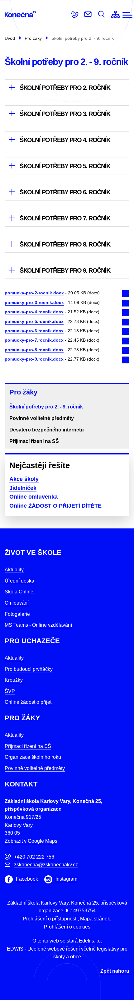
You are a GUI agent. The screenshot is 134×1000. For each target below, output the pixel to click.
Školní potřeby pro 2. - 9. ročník (46, 406)
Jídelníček (22, 488)
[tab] (67, 87)
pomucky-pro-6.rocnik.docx (34, 330)
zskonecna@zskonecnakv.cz (87, 14)
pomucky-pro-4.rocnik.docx (34, 311)
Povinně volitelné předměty (41, 418)
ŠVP (10, 691)
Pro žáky (23, 392)
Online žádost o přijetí (29, 702)
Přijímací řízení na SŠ (34, 441)
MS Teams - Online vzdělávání (38, 625)
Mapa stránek (95, 918)
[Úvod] (23, 14)
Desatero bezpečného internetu (46, 429)
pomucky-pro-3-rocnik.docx (34, 302)
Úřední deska (19, 580)
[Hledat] (101, 14)
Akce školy (24, 479)
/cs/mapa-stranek (115, 14)
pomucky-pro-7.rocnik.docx (34, 340)
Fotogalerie (17, 614)
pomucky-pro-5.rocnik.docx (34, 321)
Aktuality (14, 569)
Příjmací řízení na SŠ (28, 746)
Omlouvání (17, 603)
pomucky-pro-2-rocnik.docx (34, 292)
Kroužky (14, 680)
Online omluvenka (33, 497)
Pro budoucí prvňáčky (29, 669)
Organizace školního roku (33, 757)
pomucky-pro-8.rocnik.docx (34, 349)
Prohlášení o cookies (67, 926)
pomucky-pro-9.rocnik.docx (34, 359)
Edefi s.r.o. (90, 940)
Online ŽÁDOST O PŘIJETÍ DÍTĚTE (55, 506)
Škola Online (19, 591)
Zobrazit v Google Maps (31, 841)
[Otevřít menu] (127, 15)
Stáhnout (124, 295)
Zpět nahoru (114, 971)
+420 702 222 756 (74, 14)
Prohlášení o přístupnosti (50, 918)
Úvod (10, 38)
